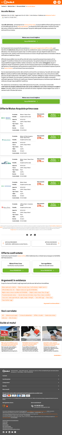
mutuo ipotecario (23, 26)
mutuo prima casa (29, 24)
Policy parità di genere (7, 426)
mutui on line (21, 256)
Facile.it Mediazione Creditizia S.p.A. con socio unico (47, 413)
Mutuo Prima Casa (15, 263)
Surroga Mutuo (46, 263)
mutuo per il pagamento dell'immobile (41, 48)
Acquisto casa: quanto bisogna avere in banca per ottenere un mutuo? (51, 344)
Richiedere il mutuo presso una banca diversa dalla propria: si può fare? (30, 344)
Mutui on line (11, 6)
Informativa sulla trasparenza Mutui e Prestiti (11, 429)
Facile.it (3, 6)
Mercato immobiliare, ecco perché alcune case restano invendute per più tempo (9, 344)
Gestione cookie (5, 424)
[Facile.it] (9, 3)
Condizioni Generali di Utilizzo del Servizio (10, 420)
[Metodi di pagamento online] (17, 395)
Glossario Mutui (21, 6)
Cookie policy (5, 423)
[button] (2, 2)
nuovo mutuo (8, 68)
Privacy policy (5, 421)
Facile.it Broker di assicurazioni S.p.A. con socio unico (36, 411)
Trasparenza (13, 229)
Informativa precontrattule (8, 427)
